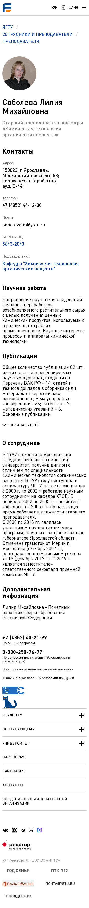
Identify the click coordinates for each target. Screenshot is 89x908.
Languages (13, 771)
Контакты (12, 785)
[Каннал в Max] (39, 830)
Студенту (12, 715)
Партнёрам (13, 757)
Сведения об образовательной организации (34, 801)
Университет (16, 743)
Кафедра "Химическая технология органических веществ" (40, 266)
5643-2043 (13, 243)
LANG (73, 7)
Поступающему (18, 729)
